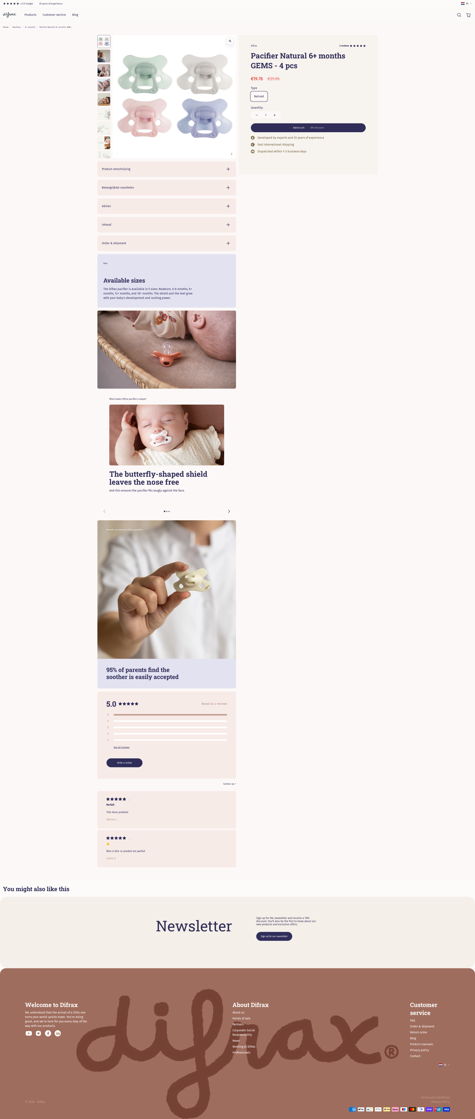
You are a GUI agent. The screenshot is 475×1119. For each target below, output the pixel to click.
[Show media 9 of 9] (103, 157)
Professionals (241, 1052)
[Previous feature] (104, 511)
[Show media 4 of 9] (103, 84)
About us (238, 1012)
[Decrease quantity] (256, 115)
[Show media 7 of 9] (103, 128)
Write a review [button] (124, 763)
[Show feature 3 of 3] (169, 511)
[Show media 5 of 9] (103, 99)
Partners (238, 1024)
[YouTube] (28, 1033)
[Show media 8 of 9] (103, 142)
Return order (418, 1032)
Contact (415, 1056)
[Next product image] (231, 153)
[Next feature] (229, 511)
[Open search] (459, 15)
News (236, 1040)
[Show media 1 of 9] (103, 41)
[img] (116, 800)
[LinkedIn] (57, 1033)
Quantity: (257, 107)
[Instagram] (38, 1033)
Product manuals (421, 1044)
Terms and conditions (435, 1097)
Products (30, 15)
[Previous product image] (117, 153)
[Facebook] (48, 1033)
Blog (75, 15)
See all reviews (122, 747)
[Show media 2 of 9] (103, 56)
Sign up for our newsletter (274, 936)
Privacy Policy (440, 1102)
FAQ (412, 1020)
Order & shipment (422, 1026)
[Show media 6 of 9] (103, 113)
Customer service (54, 15)
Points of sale (241, 1018)
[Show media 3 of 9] (103, 70)
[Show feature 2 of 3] (167, 511)
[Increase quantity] (274, 115)
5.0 (111, 704)
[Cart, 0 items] (468, 15)
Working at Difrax (243, 1046)
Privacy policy (419, 1050)
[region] (166, 461)
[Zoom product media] (230, 41)
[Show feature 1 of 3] (164, 511)
